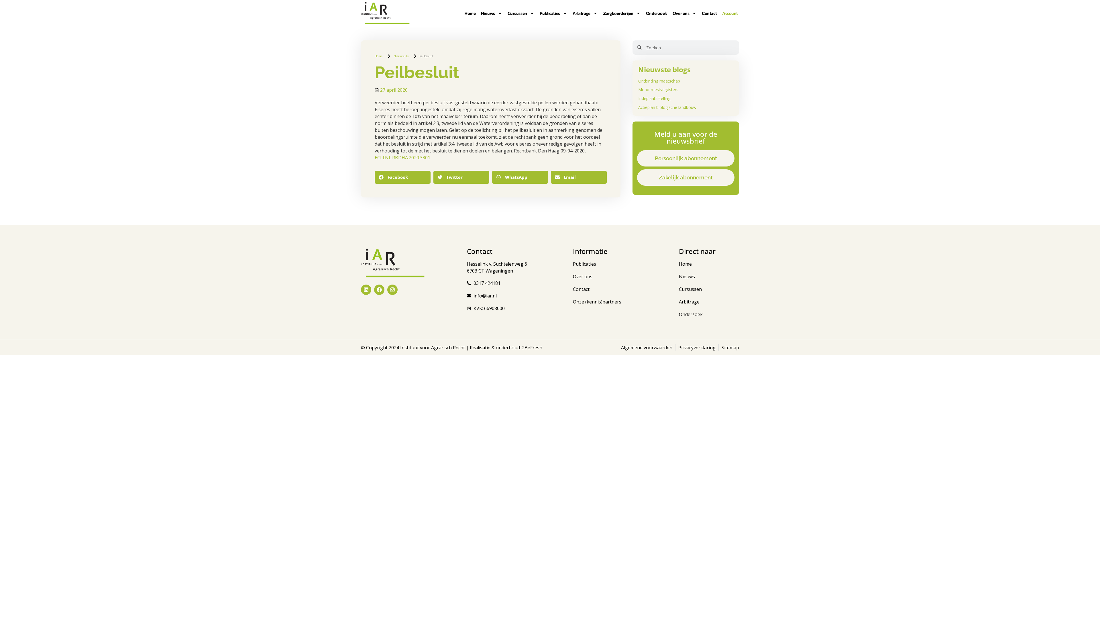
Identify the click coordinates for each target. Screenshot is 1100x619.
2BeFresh (531, 347)
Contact (709, 13)
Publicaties (550, 13)
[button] (403, 177)
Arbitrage (581, 13)
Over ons (681, 13)
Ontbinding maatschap (659, 81)
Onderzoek (656, 13)
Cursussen (517, 13)
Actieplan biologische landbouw (667, 107)
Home (470, 13)
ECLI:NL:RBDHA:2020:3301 (402, 157)
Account (730, 13)
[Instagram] (392, 290)
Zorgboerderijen (618, 13)
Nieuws (488, 13)
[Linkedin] (366, 290)
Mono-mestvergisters (658, 89)
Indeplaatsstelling (654, 98)
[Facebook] (379, 290)
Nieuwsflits (401, 56)
